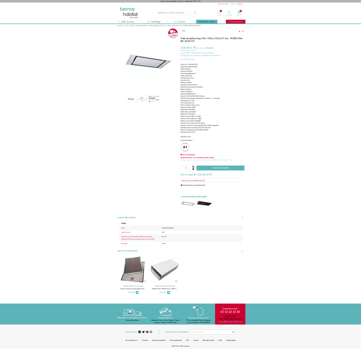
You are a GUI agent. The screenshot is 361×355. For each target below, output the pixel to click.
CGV (187, 340)
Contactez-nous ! (230, 308)
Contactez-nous (235, 21)
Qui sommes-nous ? (131, 340)
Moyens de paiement (158, 340)
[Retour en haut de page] (357, 349)
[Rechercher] (195, 12)
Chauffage (155, 21)
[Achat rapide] (137, 292)
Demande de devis (208, 340)
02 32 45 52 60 (230, 312)
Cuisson (181, 21)
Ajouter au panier (220, 168)
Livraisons (145, 340)
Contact (195, 340)
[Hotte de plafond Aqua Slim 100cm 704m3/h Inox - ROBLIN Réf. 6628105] (131, 98)
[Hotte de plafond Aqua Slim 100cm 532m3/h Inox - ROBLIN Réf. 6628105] (154, 98)
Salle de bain (127, 21)
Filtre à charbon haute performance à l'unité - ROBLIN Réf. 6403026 (133, 289)
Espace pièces (231, 340)
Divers (220, 340)
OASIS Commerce (185, 346)
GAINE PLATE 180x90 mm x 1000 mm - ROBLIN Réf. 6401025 (165, 289)
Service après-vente (176, 340)
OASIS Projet (175, 346)
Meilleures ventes (206, 21)
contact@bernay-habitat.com (230, 321)
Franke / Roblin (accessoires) (133, 286)
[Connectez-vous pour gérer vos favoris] (243, 31)
